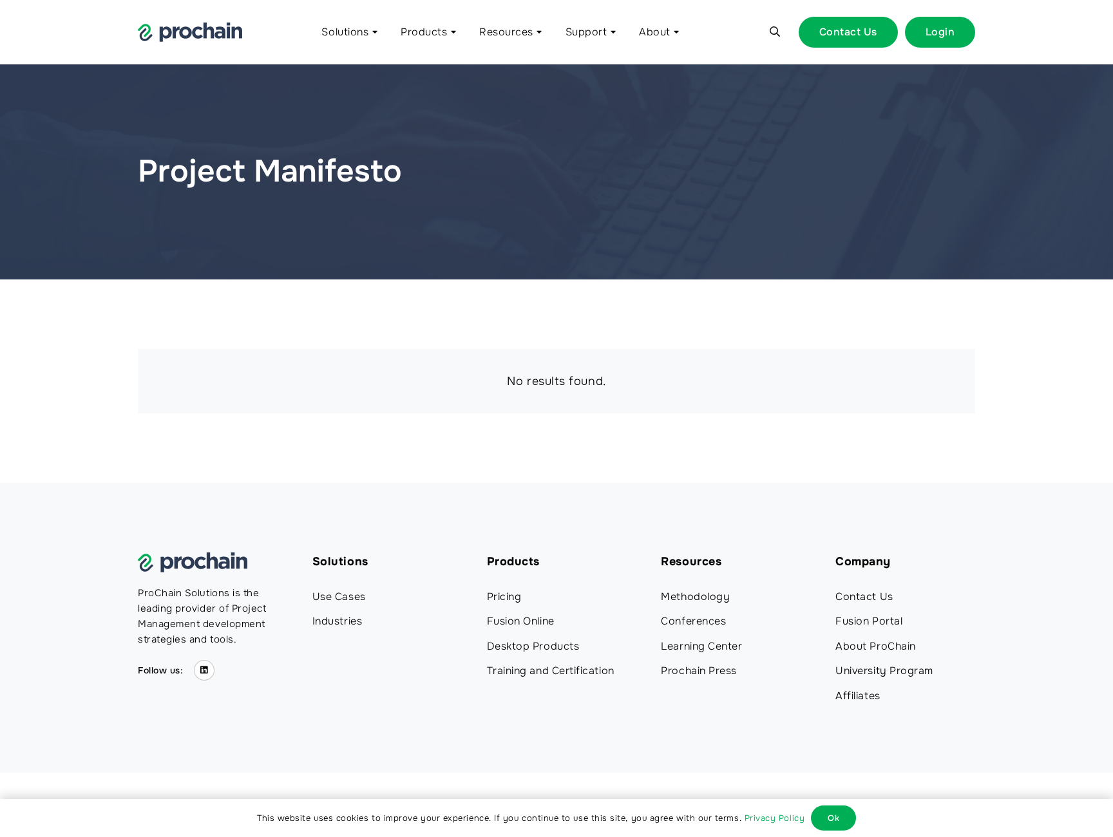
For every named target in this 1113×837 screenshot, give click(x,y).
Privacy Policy (775, 818)
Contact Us (864, 596)
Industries (337, 621)
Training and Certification (550, 670)
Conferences (693, 621)
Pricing (504, 596)
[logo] (190, 32)
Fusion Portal (868, 621)
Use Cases (339, 596)
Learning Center (701, 646)
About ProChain (875, 646)
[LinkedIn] (204, 670)
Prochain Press (699, 670)
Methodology (695, 596)
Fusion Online (521, 621)
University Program (884, 670)
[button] (372, 32)
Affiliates (857, 695)
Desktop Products (533, 646)
